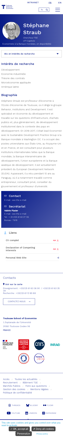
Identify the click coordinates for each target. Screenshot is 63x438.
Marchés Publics (11, 386)
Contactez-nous (17, 301)
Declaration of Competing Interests (20, 249)
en (59, 3)
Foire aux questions (36, 386)
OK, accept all (20, 429)
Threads (16, 405)
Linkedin (33, 413)
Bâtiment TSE (30, 382)
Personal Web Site (16, 257)
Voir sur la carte (13, 284)
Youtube (15, 413)
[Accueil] (8, 7)
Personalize (23, 433)
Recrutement (10, 382)
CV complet (12, 240)
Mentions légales (39, 389)
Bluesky (34, 405)
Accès (6, 379)
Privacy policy (42, 434)
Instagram (51, 413)
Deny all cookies (44, 429)
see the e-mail (19, 200)
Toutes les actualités (26, 379)
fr (50, 3)
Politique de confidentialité (17, 392)
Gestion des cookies (14, 389)
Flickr (50, 405)
